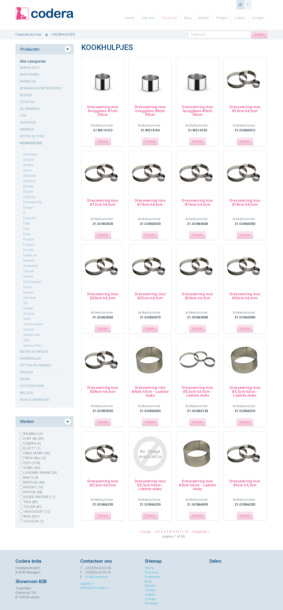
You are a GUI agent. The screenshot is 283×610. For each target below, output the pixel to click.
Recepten (151, 603)
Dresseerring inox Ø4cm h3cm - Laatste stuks (150, 391)
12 (186, 532)
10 (177, 532)
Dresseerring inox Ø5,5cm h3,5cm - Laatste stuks (197, 391)
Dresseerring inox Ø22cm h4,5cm (150, 296)
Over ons (148, 18)
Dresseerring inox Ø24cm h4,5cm (197, 296)
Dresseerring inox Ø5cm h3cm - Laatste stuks (197, 485)
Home (129, 18)
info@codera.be (96, 577)
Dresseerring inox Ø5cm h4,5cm (244, 483)
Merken (203, 18)
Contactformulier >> (94, 588)
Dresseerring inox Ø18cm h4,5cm (244, 202)
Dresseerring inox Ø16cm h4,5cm (197, 202)
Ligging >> (87, 583)
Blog (187, 18)
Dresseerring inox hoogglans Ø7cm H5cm (102, 111)
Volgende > (201, 532)
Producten (170, 18)
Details (103, 141)
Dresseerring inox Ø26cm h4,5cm (244, 296)
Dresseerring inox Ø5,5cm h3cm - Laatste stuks (244, 391)
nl (240, 4)
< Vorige (144, 532)
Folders (222, 18)
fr (248, 4)
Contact (258, 18)
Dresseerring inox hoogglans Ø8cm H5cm (150, 111)
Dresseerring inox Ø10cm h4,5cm (244, 109)
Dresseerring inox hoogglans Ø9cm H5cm (197, 111)
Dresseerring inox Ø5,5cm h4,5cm (102, 483)
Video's (239, 18)
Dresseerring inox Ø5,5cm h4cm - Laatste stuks (150, 485)
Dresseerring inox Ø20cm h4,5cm (102, 296)
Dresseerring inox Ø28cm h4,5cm (102, 390)
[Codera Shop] (44, 13)
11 (182, 532)
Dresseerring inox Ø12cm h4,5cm (102, 202)
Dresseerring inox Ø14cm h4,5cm (150, 202)
